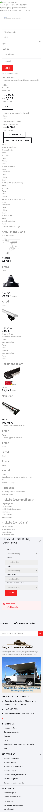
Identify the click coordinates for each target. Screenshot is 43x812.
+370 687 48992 (11, 709)
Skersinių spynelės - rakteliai (14, 783)
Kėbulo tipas (11, 574)
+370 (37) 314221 (8, 5)
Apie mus (7, 736)
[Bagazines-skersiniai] (19, 645)
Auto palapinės (7, 517)
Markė (9, 549)
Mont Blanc (6, 155)
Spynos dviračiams (8, 529)
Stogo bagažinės (8, 504)
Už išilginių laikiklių (8, 166)
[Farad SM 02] (21, 316)
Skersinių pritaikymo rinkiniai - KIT (15, 775)
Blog (5, 748)
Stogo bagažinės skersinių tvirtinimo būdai (17, 477)
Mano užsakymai (10, 793)
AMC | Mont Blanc (8, 236)
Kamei (4, 339)
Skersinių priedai (10, 762)
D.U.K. (4, 480)
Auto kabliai (6, 512)
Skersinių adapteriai (11, 779)
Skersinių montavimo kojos (13, 766)
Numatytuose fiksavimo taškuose (13, 199)
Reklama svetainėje (8, 535)
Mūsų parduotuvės (10, 728)
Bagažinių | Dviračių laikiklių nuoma (14, 492)
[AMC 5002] (21, 246)
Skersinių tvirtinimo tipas (15, 583)
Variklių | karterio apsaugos (11, 509)
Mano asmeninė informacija (13, 805)
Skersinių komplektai (11, 758)
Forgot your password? (10, 73)
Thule (4, 158)
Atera (4, 153)
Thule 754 (6, 293)
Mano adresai (8, 801)
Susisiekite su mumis (11, 732)
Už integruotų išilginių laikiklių (12, 183)
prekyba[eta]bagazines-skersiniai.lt (19, 713)
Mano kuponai (9, 809)
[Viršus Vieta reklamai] (15, 2)
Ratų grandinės (7, 506)
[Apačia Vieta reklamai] (21, 675)
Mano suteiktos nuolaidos (13, 797)
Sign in (7, 68)
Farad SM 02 (7, 328)
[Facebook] (2, 719)
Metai (9, 566)
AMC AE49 (6, 420)
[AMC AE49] (21, 408)
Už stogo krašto (7, 150)
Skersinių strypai (10, 770)
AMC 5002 (6, 258)
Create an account (8, 77)
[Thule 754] (21, 281)
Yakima (4, 161)
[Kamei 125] (21, 376)
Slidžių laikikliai (7, 515)
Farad (4, 164)
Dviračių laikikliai (7, 526)
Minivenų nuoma (7, 494)
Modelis (10, 557)
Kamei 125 (6, 387)
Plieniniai (5, 350)
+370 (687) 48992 (21, 5)
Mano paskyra (9, 789)
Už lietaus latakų (7, 216)
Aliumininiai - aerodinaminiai (11, 337)
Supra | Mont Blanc (8, 221)
